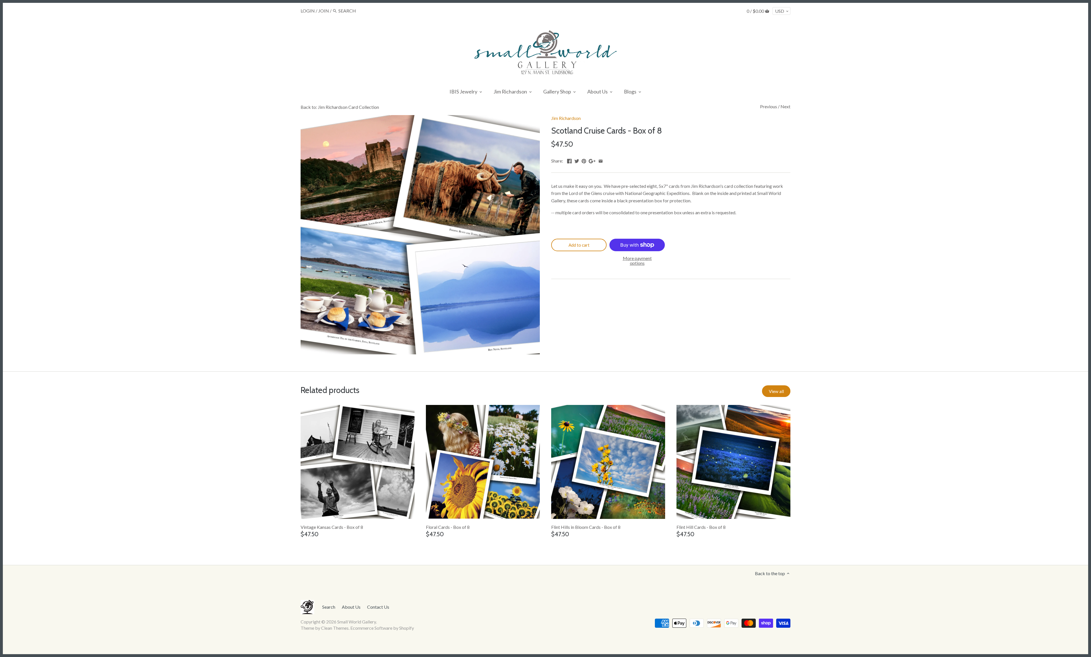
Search (328, 607)
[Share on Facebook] (569, 160)
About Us (351, 607)
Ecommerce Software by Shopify (382, 628)
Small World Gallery (356, 621)
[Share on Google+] (592, 160)
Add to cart (579, 245)
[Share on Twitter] (576, 160)
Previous (768, 106)
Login (308, 10)
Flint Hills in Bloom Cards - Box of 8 (586, 527)
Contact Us (378, 607)
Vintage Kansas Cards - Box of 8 (332, 527)
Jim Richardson (566, 118)
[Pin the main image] (584, 160)
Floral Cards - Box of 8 (448, 527)
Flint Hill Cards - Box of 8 (701, 527)
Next (785, 106)
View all (776, 391)
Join (323, 10)
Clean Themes (335, 628)
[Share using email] (600, 160)
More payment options (637, 261)
